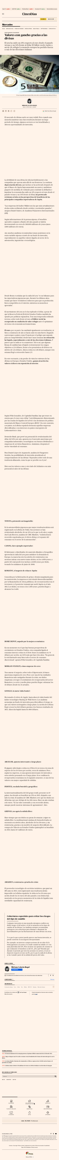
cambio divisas (29, 1108)
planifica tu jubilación (11, 1108)
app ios (29, 1114)
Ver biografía (15, 969)
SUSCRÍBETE (43, 19)
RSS (25, 1147)
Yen (22, 987)
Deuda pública (36, 28)
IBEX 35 (30, 987)
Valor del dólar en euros (52, 9)
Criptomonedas (44, 28)
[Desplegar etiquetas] (53, 987)
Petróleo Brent (25, 9)
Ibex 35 (4, 9)
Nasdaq (34, 987)
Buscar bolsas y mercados (9, 1072)
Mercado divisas (9, 28)
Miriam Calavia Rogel (29, 105)
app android (47, 1114)
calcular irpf (11, 1103)
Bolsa (3, 28)
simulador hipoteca (29, 1103)
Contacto (11, 1145)
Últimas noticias (52, 28)
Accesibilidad (47, 1145)
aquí (36, 994)
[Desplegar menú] (3, 13)
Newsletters (28, 1147)
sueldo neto (47, 1103)
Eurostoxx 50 (38, 9)
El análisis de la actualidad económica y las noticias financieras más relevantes (24, 975)
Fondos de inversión (19, 28)
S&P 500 (14, 9)
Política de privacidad (39, 1145)
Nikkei (25, 987)
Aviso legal (15, 1145)
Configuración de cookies (30, 1145)
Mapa (22, 1147)
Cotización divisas (9, 987)
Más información (8, 994)
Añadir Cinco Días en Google (50, 111)
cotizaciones (11, 1114)
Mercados (7, 24)
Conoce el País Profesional (29, 1121)
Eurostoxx (8, 1079)
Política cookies (21, 1145)
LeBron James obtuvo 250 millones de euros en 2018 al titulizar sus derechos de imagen (28, 1065)
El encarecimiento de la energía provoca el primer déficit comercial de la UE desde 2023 (28, 1053)
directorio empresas (48, 1108)
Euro (15, 987)
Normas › (52, 979)
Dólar (18, 987)
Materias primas (28, 28)
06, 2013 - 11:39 (31, 107)
